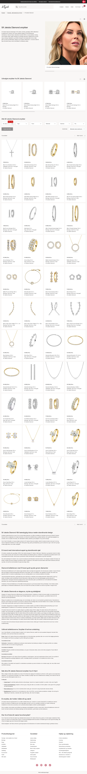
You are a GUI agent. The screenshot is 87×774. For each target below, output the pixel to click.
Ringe (3, 742)
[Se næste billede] (84, 19)
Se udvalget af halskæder (7, 647)
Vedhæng (4, 750)
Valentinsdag (33, 740)
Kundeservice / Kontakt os (64, 754)
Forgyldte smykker (34, 752)
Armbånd (4, 744)
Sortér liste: (64, 129)
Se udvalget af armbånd (7, 654)
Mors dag (32, 744)
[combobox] (35, 7)
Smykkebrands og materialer (65, 748)
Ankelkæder (4, 748)
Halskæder (4, 746)
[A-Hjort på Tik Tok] (50, 765)
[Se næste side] (84, 135)
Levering (61, 740)
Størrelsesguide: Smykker (64, 756)
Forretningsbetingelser (64, 750)
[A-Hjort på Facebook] (37, 765)
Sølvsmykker (33, 754)
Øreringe (3, 740)
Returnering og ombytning (64, 746)
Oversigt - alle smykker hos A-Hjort (9, 738)
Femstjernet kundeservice (54, 1)
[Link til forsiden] (5, 7)
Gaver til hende (33, 756)
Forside (3, 12)
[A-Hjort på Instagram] (41, 765)
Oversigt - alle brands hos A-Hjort (14, 12)
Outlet (3, 754)
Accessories (4, 752)
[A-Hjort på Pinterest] (46, 765)
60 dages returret (43, 1)
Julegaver (32, 750)
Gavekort (61, 742)
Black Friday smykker (35, 748)
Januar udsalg (33, 738)
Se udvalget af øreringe (7, 660)
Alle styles (4, 756)
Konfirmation (33, 742)
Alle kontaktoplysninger (43, 772)
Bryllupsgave (33, 758)
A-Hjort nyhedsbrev (63, 738)
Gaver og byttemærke (64, 744)
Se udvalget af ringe (6, 640)
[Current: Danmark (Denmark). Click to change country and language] (83, 2)
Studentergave (33, 746)
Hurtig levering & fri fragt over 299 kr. (29, 1)
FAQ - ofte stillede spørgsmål (65, 752)
